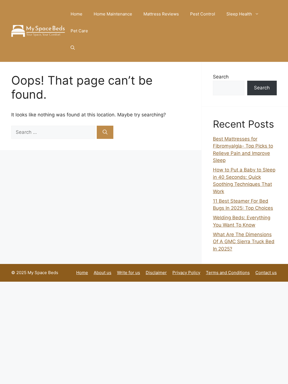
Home (76, 14)
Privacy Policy (186, 272)
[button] (72, 47)
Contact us (266, 272)
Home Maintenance (113, 14)
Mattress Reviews (161, 14)
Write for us (128, 272)
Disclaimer (156, 272)
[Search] (105, 132)
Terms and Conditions (228, 272)
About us (102, 272)
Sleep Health (239, 14)
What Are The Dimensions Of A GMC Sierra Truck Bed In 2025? (243, 242)
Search (221, 77)
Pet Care (79, 30)
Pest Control (202, 14)
